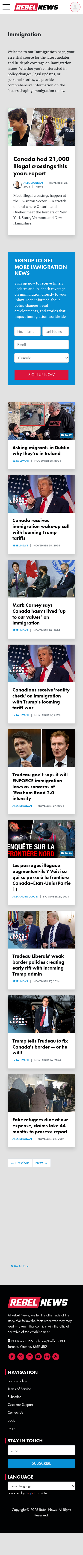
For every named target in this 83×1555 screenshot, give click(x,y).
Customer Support (20, 1404)
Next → (41, 1163)
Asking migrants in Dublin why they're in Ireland (40, 450)
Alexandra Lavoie (25, 896)
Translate (40, 1493)
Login (11, 1428)
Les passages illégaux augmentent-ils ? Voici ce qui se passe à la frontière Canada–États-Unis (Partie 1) (41, 877)
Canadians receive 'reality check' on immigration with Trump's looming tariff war (41, 699)
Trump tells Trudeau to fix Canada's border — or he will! (40, 1047)
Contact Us (15, 1412)
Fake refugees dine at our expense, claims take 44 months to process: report (40, 1125)
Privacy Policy (17, 1381)
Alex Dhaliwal (33, 183)
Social (12, 1420)
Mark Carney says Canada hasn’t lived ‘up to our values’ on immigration (39, 614)
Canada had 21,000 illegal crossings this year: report (41, 166)
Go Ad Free (21, 1266)
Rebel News (20, 545)
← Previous (20, 1163)
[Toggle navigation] (6, 7)
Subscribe (14, 1396)
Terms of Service (19, 1388)
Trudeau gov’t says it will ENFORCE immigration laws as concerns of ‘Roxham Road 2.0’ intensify (40, 786)
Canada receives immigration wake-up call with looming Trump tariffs (41, 529)
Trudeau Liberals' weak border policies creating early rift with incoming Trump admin (38, 965)
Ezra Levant (20, 461)
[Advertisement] (41, 1219)
